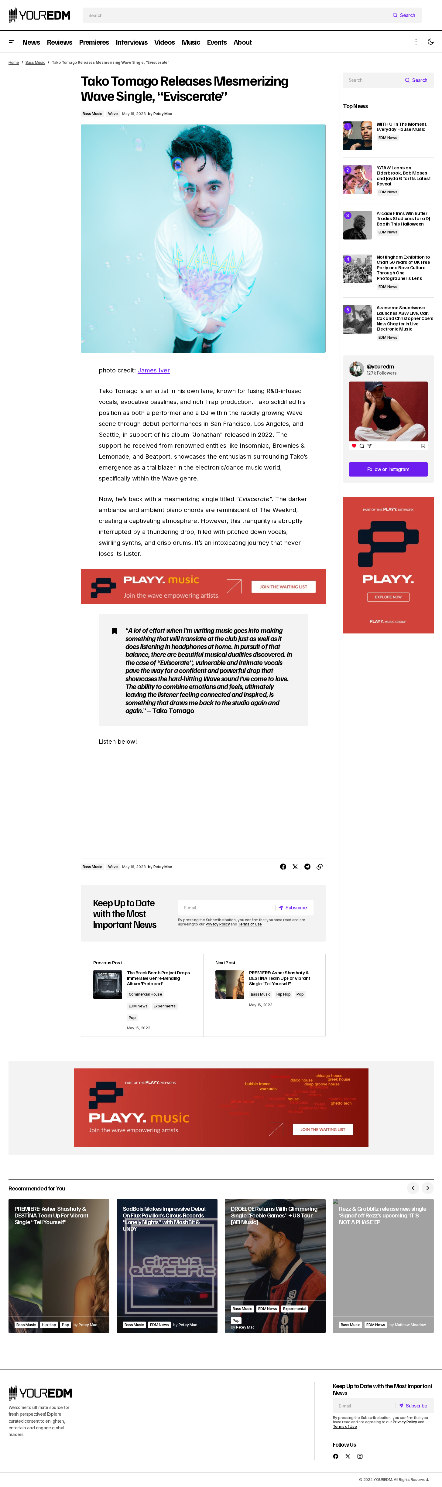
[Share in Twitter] (295, 867)
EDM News (138, 1006)
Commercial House (145, 994)
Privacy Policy (218, 924)
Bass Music (35, 62)
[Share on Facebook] (283, 867)
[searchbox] (236, 15)
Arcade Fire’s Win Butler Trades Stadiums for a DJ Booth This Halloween (403, 219)
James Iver (154, 370)
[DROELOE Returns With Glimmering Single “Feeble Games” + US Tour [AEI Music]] (275, 1266)
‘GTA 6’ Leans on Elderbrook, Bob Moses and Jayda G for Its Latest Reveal (404, 175)
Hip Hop (283, 994)
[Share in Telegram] (307, 867)
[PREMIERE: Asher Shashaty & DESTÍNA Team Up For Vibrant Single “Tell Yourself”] (59, 1266)
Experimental (165, 1006)
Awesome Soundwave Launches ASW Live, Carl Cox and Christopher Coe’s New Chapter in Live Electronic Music (405, 318)
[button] (11, 42)
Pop (132, 1017)
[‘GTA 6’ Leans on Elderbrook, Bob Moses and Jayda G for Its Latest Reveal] (357, 179)
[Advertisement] (388, 565)
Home (14, 62)
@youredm (380, 366)
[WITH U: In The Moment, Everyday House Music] (357, 135)
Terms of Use (250, 924)
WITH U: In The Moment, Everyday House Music (402, 126)
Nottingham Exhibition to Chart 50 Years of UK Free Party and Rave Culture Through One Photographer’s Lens (403, 267)
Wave (113, 113)
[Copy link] (320, 867)
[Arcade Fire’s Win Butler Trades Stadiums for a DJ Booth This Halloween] (357, 225)
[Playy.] (221, 1107)
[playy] (203, 586)
